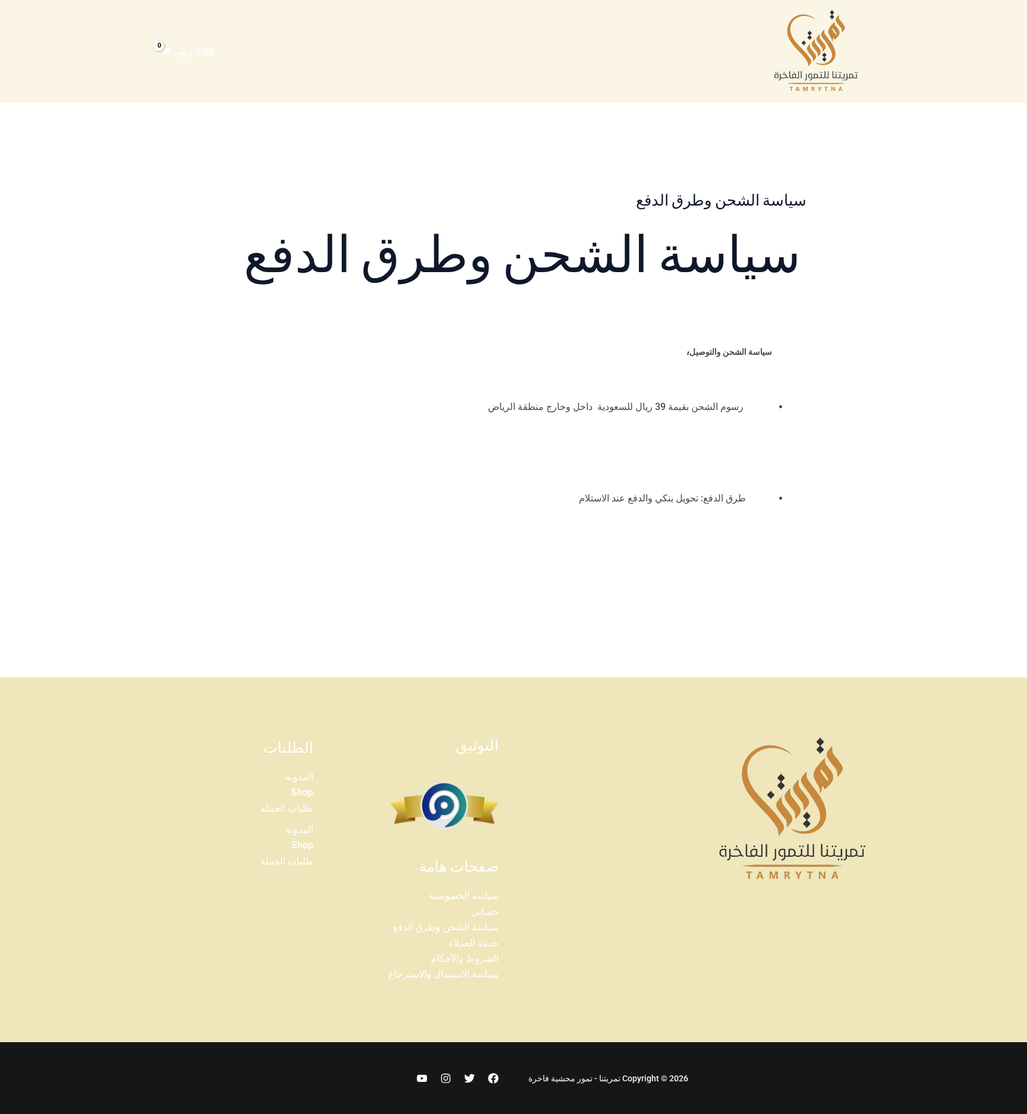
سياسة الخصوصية (464, 895)
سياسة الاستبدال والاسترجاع (443, 974)
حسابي (485, 911)
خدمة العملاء (474, 943)
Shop (302, 792)
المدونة (299, 776)
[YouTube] (422, 1078)
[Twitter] (469, 1078)
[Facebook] (493, 1078)
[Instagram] (445, 1078)
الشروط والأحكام (465, 958)
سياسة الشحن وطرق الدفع (446, 927)
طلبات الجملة (286, 808)
